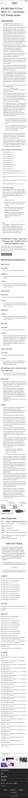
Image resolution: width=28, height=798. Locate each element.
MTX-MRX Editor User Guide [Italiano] (10, 591)
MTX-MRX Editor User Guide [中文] (9, 599)
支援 (2, 752)
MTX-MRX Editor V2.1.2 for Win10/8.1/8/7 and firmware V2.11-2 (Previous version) (13, 701)
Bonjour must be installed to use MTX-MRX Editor (12, 578)
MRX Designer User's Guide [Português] (10, 631)
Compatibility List (7, 254)
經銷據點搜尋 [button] (4, 776)
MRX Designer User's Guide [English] (9, 616)
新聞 (2, 773)
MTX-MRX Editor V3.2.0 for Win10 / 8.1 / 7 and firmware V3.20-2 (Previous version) (14, 683)
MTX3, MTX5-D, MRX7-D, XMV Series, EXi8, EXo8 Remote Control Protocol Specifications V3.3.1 (13, 638)
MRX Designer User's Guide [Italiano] (9, 627)
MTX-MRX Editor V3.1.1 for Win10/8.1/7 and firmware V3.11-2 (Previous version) (13, 686)
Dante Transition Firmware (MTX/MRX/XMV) (12, 228)
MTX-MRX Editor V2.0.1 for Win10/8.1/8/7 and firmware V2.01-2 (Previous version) (13, 716)
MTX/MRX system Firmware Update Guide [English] (13, 606)
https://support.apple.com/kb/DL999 (9, 538)
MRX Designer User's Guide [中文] (9, 635)
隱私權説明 (20, 790)
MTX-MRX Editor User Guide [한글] (9, 593)
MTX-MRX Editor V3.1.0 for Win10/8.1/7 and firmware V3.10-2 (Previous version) (13, 690)
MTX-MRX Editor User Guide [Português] (10, 595)
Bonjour (8, 532)
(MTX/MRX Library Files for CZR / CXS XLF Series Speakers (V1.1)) (14, 393)
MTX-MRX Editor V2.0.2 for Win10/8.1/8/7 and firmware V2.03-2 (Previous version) (13, 712)
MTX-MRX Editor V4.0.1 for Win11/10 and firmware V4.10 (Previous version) (12, 661)
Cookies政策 (13, 792)
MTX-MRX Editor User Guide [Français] (10, 589)
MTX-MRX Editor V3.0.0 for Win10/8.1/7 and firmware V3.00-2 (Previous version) (13, 694)
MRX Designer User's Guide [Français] (10, 625)
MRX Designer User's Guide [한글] (9, 629)
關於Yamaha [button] (3, 780)
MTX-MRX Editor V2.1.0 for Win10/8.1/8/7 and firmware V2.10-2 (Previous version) (13, 705)
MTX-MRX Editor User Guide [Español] (10, 587)
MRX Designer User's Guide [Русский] (10, 633)
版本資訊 (3, 655)
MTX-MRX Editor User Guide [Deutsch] (10, 585)
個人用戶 (3, 786)
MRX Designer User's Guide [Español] (10, 623)
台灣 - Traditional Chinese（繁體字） (10, 783)
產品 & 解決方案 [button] (4, 770)
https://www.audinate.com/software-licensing (13, 415)
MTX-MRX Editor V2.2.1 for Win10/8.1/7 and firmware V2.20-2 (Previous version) (13, 697)
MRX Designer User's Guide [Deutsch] (10, 620)
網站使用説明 (12, 790)
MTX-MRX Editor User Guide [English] (10, 580)
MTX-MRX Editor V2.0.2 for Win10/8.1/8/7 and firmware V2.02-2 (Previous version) (13, 708)
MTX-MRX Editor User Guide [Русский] (10, 597)
